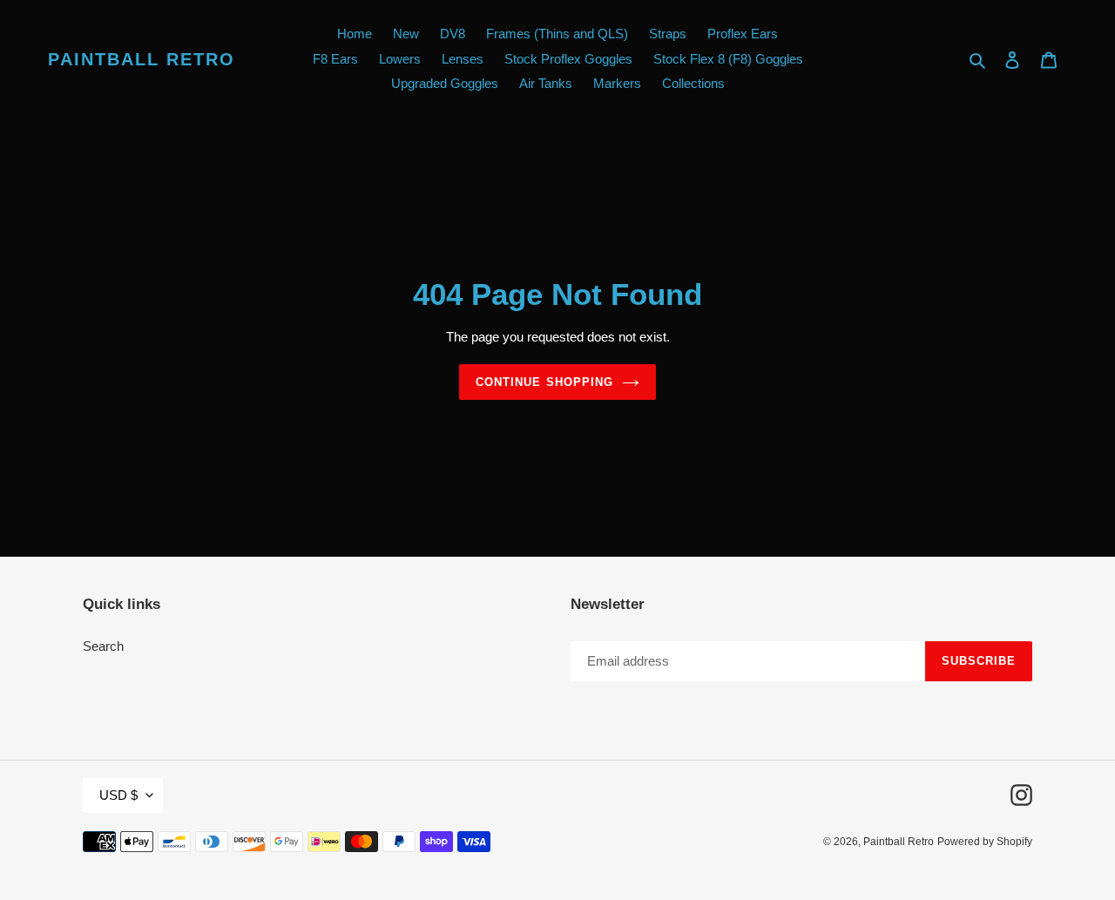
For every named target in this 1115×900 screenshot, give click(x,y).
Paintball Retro (141, 59)
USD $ (118, 795)
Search (103, 646)
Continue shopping (544, 382)
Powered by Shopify (984, 842)
